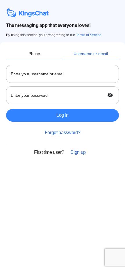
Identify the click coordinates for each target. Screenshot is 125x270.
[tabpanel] (62, 162)
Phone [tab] (34, 53)
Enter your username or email (37, 74)
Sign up (78, 152)
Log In (62, 115)
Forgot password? (62, 132)
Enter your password (29, 95)
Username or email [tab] (91, 53)
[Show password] (110, 95)
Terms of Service (88, 35)
